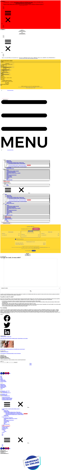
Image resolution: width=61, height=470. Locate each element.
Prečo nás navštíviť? (3, 381)
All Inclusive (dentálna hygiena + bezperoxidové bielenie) (17, 165)
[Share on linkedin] (30, 332)
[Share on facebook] (30, 318)
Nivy (4, 430)
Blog (1, 376)
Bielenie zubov (2, 384)
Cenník (4, 180)
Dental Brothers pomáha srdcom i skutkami (13, 208)
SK (3, 6)
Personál (5, 422)
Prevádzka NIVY (3, 356)
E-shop (1, 378)
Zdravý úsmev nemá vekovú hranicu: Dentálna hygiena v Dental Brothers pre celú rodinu (14, 338)
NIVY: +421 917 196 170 (27, 255)
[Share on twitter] (30, 325)
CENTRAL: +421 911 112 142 (27, 254)
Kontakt (4, 183)
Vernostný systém (3, 380)
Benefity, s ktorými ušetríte (6, 425)
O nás (4, 169)
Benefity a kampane (6, 181)
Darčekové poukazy (6, 182)
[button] (3, 17)
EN (3, 7)
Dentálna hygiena (6, 411)
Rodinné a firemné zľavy (10, 168)
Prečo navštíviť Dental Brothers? (9, 420)
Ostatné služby (2, 387)
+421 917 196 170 (22, 33)
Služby (1, 377)
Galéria (5, 419)
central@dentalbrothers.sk (22, 31)
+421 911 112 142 (22, 30)
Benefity (1, 379)
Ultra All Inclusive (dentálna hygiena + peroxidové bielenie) (17, 166)
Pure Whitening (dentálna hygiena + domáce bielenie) (16, 163)
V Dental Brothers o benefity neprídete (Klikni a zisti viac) (11, 408)
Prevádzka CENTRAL (4, 357)
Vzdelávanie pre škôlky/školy (8, 417)
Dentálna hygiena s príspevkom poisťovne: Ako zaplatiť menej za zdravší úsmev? (12, 349)
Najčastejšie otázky (9, 179)
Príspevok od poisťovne (5, 426)
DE (3, 8)
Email (1, 361)
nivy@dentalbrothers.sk (6, 395)
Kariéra (3, 432)
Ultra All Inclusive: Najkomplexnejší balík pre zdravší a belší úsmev (10, 353)
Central (7, 185)
